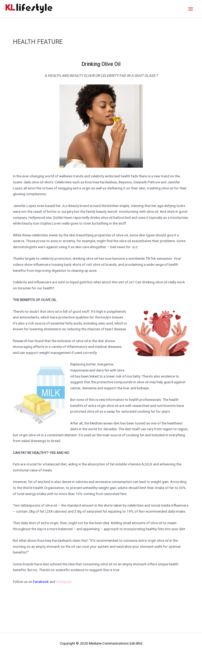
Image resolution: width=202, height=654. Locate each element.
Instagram (64, 581)
